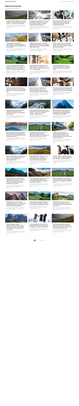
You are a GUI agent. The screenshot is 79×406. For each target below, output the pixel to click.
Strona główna (71, 1)
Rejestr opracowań (64, 1)
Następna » (42, 240)
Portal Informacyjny (10, 1)
